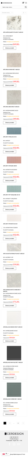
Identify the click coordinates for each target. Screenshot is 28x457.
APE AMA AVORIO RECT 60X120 (11, 69)
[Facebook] (9, 444)
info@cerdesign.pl (14, 439)
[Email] (18, 444)
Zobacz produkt (9, 48)
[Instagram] (14, 444)
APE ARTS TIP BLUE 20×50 (9, 136)
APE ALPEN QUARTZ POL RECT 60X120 (13, 32)
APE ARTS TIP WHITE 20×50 (10, 223)
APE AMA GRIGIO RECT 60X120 (11, 106)
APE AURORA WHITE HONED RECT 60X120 (12, 290)
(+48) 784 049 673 (14, 437)
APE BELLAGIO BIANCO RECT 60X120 (12, 327)
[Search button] (26, 7)
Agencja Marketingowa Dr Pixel (17, 454)
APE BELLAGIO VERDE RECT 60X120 (12, 399)
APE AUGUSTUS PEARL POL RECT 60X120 (13, 253)
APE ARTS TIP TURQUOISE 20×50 (11, 194)
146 (18, 423)
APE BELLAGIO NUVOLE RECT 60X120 (13, 362)
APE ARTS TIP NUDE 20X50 (10, 165)
